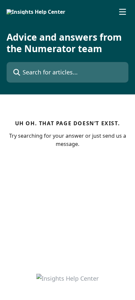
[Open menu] (122, 12)
